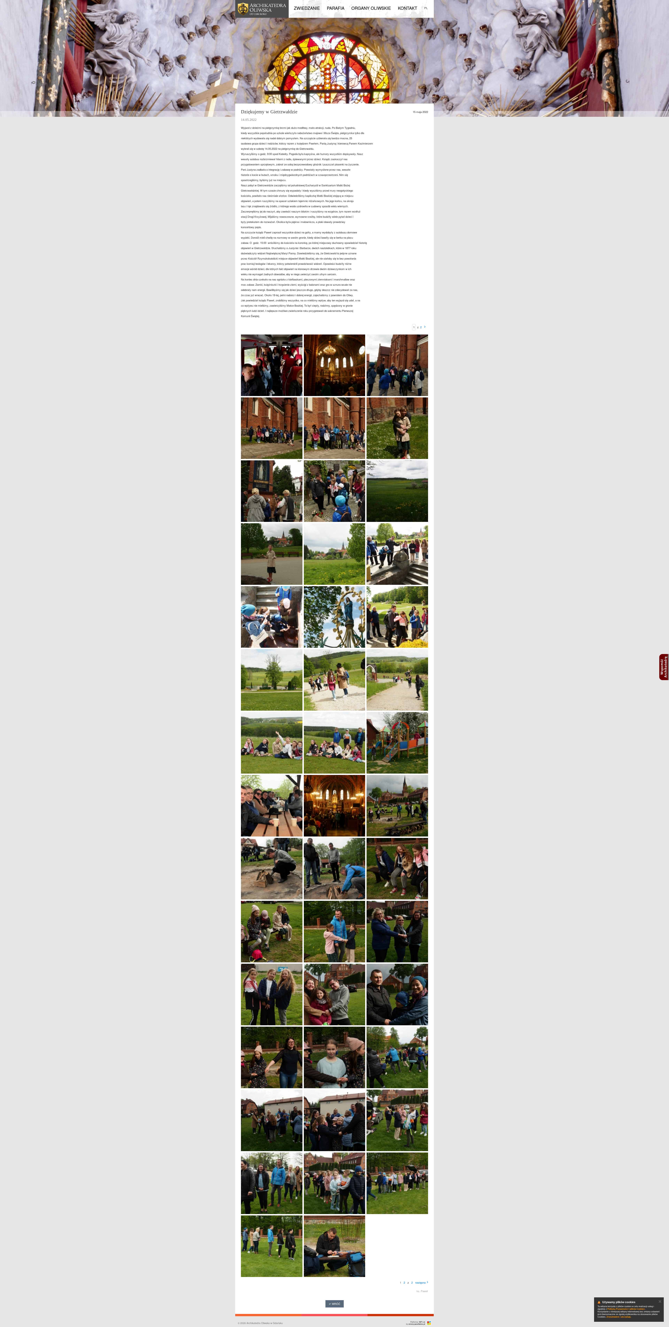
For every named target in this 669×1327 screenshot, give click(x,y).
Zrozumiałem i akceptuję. (618, 1317)
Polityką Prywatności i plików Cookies (626, 1309)
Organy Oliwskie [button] (371, 8)
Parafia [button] (335, 8)
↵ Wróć (334, 1304)
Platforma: (417, 1322)
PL (426, 8)
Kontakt (407, 8)
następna (420, 1282)
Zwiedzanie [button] (307, 8)
